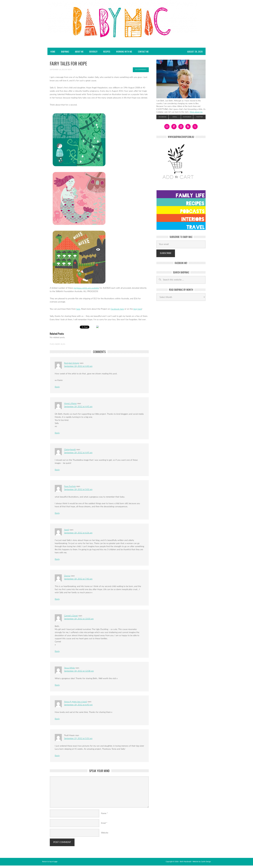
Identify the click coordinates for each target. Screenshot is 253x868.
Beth (70, 69)
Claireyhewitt (70, 450)
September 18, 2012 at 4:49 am (78, 453)
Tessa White (69, 668)
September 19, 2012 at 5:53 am (78, 738)
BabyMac (63, 51)
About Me (79, 51)
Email (103, 823)
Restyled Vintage (71, 363)
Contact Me (143, 51)
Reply (57, 387)
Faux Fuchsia (70, 486)
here (78, 309)
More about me (196, 112)
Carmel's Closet (71, 616)
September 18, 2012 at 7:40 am (78, 579)
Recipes (105, 51)
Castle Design (206, 861)
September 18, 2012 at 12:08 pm (79, 671)
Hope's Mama (70, 403)
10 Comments (140, 69)
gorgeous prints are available (86, 288)
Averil (66, 530)
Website (104, 833)
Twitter (199, 117)
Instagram (187, 117)
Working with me (124, 51)
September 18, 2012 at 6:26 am (78, 533)
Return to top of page (49, 861)
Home (52, 51)
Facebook (162, 117)
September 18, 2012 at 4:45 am (78, 407)
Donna (67, 576)
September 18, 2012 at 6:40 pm (78, 705)
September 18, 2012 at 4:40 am (78, 366)
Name (103, 813)
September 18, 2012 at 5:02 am (78, 489)
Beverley (93, 51)
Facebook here (117, 309)
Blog (63, 344)
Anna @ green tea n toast (75, 702)
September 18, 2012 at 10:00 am (79, 619)
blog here (137, 309)
